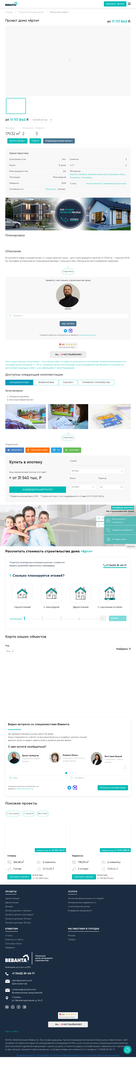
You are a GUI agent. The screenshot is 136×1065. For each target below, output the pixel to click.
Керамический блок (98, 174)
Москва (71, 936)
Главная (8, 12)
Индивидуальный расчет (37, 489)
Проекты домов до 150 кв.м (18, 923)
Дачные (9, 907)
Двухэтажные (12, 903)
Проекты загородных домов (31, 12)
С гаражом (28, 813)
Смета (35, 141)
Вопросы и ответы (14, 940)
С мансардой (13, 813)
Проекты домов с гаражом (18, 911)
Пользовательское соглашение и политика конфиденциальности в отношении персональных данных (68, 1055)
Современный (109, 184)
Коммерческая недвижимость (82, 903)
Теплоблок (86, 178)
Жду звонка (68, 324)
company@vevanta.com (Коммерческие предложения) (27, 991)
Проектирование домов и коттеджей (85, 898)
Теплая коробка (46, 382)
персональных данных (87, 335)
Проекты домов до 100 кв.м (18, 919)
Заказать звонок (115, 4)
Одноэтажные (12, 898)
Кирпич (73, 174)
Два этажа (42, 813)
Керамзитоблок (117, 174)
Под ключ (68, 382)
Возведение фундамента (80, 911)
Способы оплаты (13, 944)
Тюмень (71, 940)
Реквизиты (10, 948)
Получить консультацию (113, 788)
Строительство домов (79, 907)
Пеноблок (75, 178)
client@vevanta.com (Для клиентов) (22, 982)
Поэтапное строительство (96, 382)
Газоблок (82, 174)
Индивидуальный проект (59, 141)
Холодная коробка (19, 382)
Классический (93, 184)
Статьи (8, 936)
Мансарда (50, 189)
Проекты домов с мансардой (19, 915)
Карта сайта (11, 1032)
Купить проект (17, 141)
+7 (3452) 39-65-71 (116, 565)
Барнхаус (122, 184)
